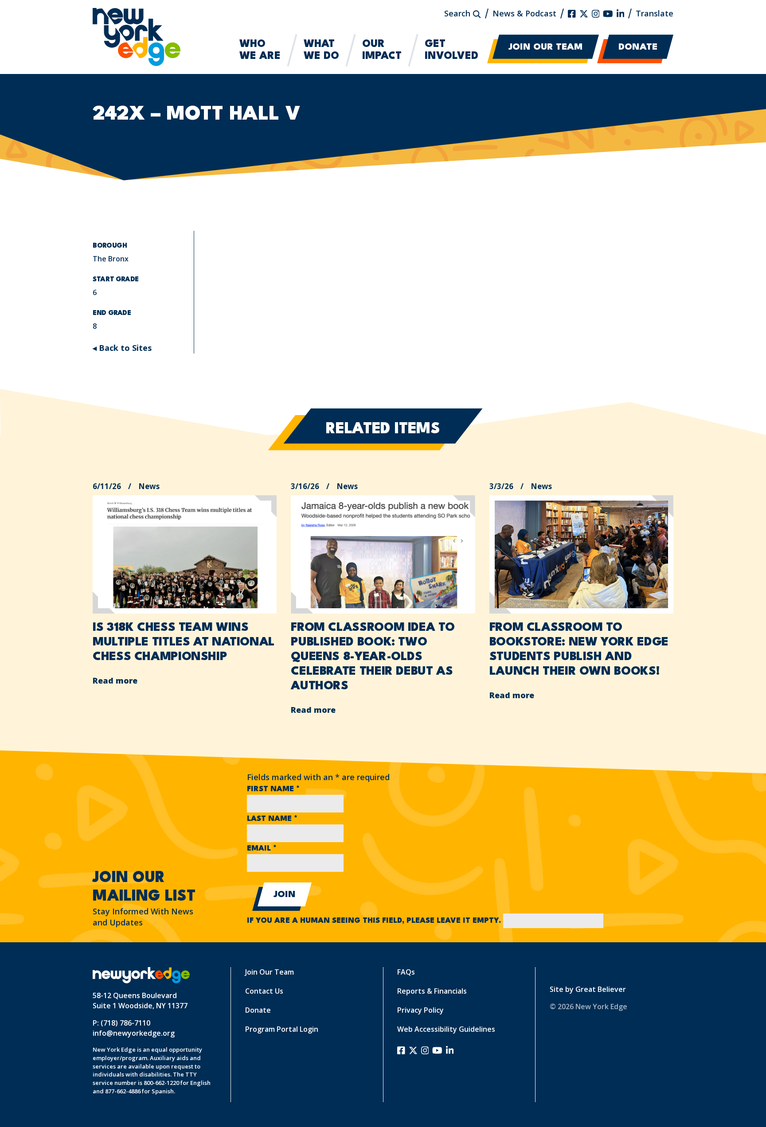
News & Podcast (524, 13)
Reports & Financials (432, 991)
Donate (637, 47)
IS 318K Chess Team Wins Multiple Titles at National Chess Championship (184, 642)
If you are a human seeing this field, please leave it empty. (375, 921)
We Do (321, 50)
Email (262, 848)
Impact (382, 50)
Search (458, 13)
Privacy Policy (420, 1010)
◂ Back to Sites (122, 347)
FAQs (406, 972)
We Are (260, 50)
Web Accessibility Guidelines (446, 1029)
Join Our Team (545, 47)
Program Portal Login (281, 1029)
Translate (654, 13)
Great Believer (600, 989)
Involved (451, 50)
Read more (115, 680)
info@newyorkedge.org (134, 1033)
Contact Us (264, 991)
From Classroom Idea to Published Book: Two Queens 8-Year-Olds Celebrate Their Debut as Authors (372, 657)
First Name (273, 789)
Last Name (272, 819)
